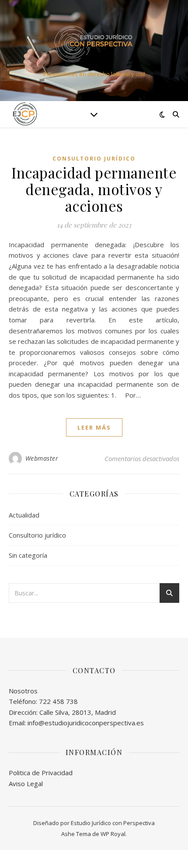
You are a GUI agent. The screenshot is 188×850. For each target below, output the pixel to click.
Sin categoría (28, 555)
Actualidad (24, 515)
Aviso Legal (26, 783)
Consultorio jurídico (94, 158)
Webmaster (42, 458)
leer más (94, 427)
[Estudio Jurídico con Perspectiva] (94, 43)
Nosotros (23, 690)
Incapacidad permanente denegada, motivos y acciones (94, 189)
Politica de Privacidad (41, 772)
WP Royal (113, 834)
